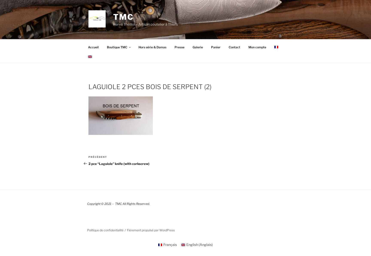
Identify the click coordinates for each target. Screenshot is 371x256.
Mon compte (257, 47)
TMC (123, 17)
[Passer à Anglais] (90, 56)
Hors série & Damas (152, 47)
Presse (179, 47)
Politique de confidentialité (105, 230)
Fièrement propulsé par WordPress (151, 230)
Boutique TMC (117, 47)
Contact (234, 47)
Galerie (198, 47)
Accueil (93, 47)
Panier (215, 47)
